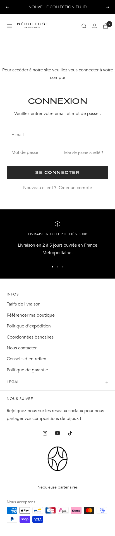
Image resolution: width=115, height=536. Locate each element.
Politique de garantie (27, 370)
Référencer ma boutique (31, 315)
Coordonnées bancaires (30, 337)
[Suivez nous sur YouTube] (57, 433)
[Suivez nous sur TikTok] (70, 433)
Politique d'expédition (29, 326)
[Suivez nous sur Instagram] (45, 433)
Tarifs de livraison (23, 304)
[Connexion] (94, 26)
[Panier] (105, 26)
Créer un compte (75, 188)
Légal (13, 381)
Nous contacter (22, 348)
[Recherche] (84, 26)
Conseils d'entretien (26, 359)
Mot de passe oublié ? (83, 153)
